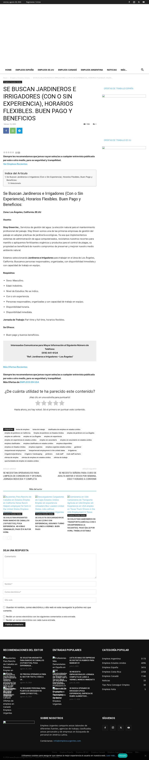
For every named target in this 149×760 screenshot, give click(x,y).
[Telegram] (19, 131)
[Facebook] (129, 2)
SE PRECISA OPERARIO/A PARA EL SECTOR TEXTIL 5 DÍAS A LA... (33, 677)
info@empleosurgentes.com (67, 740)
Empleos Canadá (67, 69)
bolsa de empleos (22, 429)
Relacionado (15, 183)
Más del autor (35, 489)
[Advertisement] (93, 14)
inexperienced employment (15, 450)
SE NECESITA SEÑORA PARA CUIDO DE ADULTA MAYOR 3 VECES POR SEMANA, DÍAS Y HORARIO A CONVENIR (77, 476)
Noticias (112, 69)
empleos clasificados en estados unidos (38, 443)
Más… (124, 69)
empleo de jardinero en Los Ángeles (80, 433)
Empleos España (25, 69)
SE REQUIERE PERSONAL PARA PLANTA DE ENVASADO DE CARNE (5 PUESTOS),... (32, 691)
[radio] (38, 403)
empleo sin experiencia (53, 436)
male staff (59, 454)
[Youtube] (143, 2)
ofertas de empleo (11, 457)
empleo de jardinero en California (17, 433)
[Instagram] (134, 2)
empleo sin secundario (48, 440)
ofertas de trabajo (61, 457)
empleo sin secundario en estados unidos (76, 440)
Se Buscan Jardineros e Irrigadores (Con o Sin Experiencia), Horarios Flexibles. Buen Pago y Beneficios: (49, 178)
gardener (77, 447)
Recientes (15, 367)
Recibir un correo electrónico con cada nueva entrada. (30, 620)
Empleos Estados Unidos (20, 78)
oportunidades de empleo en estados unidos (22, 461)
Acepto (122, 755)
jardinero (49, 454)
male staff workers (73, 454)
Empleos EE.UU (46, 69)
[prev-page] (5, 538)
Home (8, 69)
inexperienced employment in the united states (47, 450)
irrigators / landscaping (33, 454)
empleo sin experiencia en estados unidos (20, 440)
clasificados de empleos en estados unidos (64, 429)
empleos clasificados (12, 443)
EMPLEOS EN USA (29, 382)
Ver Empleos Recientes (15, 164)
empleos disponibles (64, 443)
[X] (139, 2)
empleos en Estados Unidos (15, 447)
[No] (145, 755)
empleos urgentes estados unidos (58, 447)
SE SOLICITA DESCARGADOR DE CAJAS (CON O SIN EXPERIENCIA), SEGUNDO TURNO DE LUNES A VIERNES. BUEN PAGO (49, 523)
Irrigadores (72, 450)
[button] (142, 70)
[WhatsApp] (13, 131)
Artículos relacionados (15, 489)
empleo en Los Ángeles (32, 436)
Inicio (5, 78)
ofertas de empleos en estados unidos (36, 457)
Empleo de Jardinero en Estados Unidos (49, 433)
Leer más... (111, 755)
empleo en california (12, 436)
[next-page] (9, 538)
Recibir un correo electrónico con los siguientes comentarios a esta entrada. (41, 616)
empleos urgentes (35, 447)
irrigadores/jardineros (13, 454)
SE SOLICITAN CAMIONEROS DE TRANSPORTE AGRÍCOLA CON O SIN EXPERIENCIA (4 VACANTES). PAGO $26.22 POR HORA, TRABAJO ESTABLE (81, 525)
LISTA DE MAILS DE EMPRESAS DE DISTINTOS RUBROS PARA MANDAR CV (82, 660)
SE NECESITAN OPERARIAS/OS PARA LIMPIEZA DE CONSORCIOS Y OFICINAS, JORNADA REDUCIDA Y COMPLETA (22, 476)
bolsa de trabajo (39, 429)
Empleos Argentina (92, 69)
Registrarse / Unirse (33, 2)
